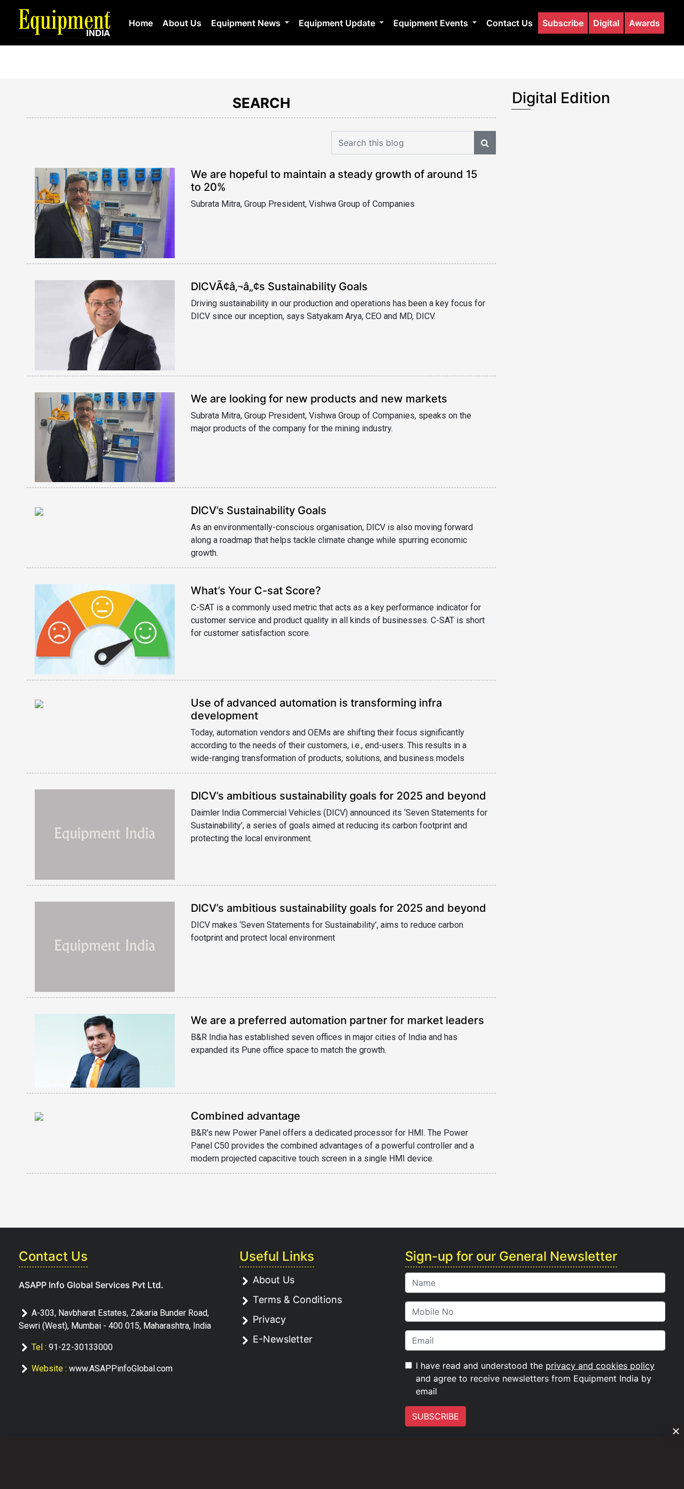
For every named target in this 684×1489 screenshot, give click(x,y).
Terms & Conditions (297, 1299)
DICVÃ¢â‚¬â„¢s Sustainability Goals (279, 286)
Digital (606, 23)
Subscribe (563, 23)
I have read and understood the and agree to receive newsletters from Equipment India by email (535, 1378)
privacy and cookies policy (600, 1365)
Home (141, 23)
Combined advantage (245, 1116)
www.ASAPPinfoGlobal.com (121, 1368)
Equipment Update (338, 23)
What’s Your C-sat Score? (256, 590)
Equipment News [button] (247, 23)
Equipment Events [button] (431, 23)
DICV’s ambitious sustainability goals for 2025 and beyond (338, 795)
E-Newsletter (283, 1339)
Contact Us (509, 23)
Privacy (269, 1319)
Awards (644, 23)
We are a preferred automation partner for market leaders (337, 1020)
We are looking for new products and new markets (319, 398)
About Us (181, 23)
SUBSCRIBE (435, 1416)
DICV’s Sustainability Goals (259, 510)
